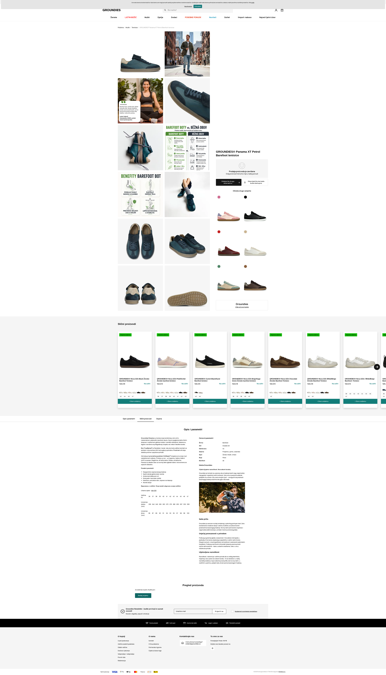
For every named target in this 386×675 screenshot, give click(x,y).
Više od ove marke (242, 307)
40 (174, 396)
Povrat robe (121, 657)
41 (177, 396)
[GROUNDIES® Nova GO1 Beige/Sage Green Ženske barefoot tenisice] (125, 391)
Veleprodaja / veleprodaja (126, 654)
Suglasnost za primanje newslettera (246, 611)
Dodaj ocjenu (143, 595)
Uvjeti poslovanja (123, 641)
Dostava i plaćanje (124, 651)
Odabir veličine (122, 647)
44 (125, 396)
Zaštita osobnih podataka (126, 644)
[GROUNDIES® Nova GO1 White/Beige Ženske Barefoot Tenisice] (134, 391)
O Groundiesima (154, 644)
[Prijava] (276, 10)
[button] (377, 367)
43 (185, 396)
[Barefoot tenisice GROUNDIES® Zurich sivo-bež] (201, 391)
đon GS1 (154, 490)
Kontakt (151, 641)
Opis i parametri (129, 419)
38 (166, 396)
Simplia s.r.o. (282, 671)
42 (121, 396)
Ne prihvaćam (188, 6)
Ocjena (159, 419)
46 (129, 396)
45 (366, 394)
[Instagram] (212, 648)
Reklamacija (122, 661)
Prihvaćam (198, 6)
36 (158, 396)
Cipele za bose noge (155, 651)
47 (132, 396)
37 (162, 396)
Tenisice (135, 27)
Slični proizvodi (145, 419)
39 (170, 396)
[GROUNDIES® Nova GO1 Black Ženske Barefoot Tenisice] (139, 391)
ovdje (252, 2)
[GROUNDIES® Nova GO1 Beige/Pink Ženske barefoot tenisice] (121, 391)
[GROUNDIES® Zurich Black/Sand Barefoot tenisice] (196, 391)
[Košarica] (282, 10)
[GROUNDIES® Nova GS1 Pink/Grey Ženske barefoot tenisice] (163, 391)
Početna (121, 27)
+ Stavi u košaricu (134, 401)
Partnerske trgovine (155, 647)
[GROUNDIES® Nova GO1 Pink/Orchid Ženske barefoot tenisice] (130, 391)
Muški (128, 27)
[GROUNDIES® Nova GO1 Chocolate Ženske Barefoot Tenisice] (143, 391)
